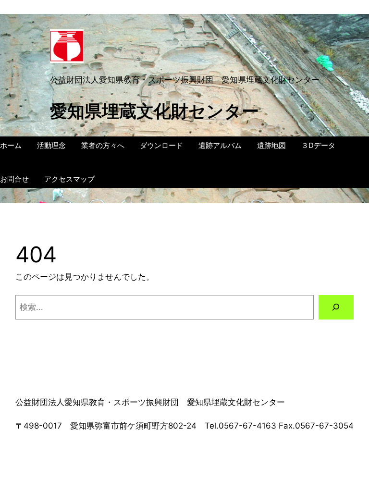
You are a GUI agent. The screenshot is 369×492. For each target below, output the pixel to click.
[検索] (336, 307)
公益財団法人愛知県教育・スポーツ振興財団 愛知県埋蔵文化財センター (185, 80)
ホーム (11, 145)
